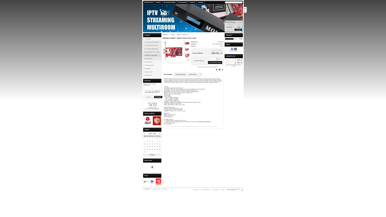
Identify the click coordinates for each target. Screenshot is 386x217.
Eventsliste (152, 154)
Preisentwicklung (180, 74)
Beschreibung (168, 74)
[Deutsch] (245, 8)
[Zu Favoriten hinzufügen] (222, 70)
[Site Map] (242, 189)
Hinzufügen (158, 97)
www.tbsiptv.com (201, 121)
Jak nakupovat (215, 189)
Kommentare (192, 74)
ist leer (240, 22)
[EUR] (245, 11)
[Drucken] (219, 70)
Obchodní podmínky (205, 189)
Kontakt (222, 189)
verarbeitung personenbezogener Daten (152, 91)
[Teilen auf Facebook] (232, 49)
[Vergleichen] (216, 70)
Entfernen (148, 97)
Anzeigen (238, 29)
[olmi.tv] (180, 18)
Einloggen (165, 189)
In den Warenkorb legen (215, 62)
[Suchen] (241, 2)
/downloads (208, 121)
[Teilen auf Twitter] (235, 49)
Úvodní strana (196, 189)
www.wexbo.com (156, 189)
